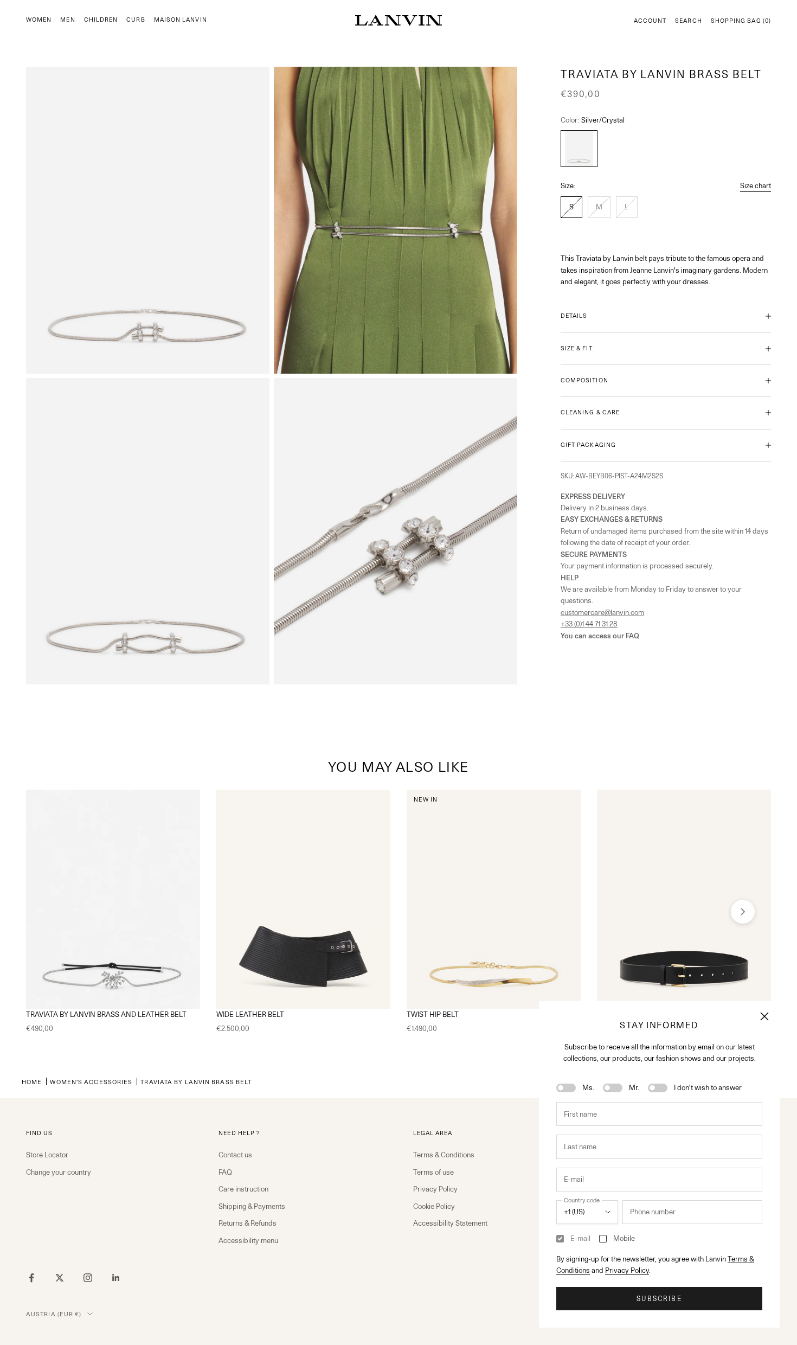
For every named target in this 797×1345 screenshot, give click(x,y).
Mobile (624, 1238)
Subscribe (659, 1299)
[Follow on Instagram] (87, 1277)
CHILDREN (101, 19)
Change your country (58, 1172)
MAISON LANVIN (180, 19)
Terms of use (433, 1172)
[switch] (566, 1088)
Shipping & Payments (251, 1206)
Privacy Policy (627, 1270)
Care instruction (243, 1188)
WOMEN (39, 19)
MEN (67, 19)
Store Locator (47, 1154)
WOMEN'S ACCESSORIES (91, 1081)
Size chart (755, 185)
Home (32, 1081)
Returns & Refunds (247, 1223)
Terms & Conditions (443, 1154)
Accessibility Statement (450, 1223)
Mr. (634, 1087)
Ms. (588, 1087)
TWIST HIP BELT (433, 1014)
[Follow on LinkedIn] (116, 1277)
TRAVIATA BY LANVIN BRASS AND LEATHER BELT (106, 1014)
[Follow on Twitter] (59, 1277)
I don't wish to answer (708, 1087)
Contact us (235, 1154)
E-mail (580, 1238)
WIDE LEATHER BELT (250, 1014)
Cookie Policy (434, 1206)
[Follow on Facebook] (31, 1277)
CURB (135, 19)
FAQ (225, 1172)
